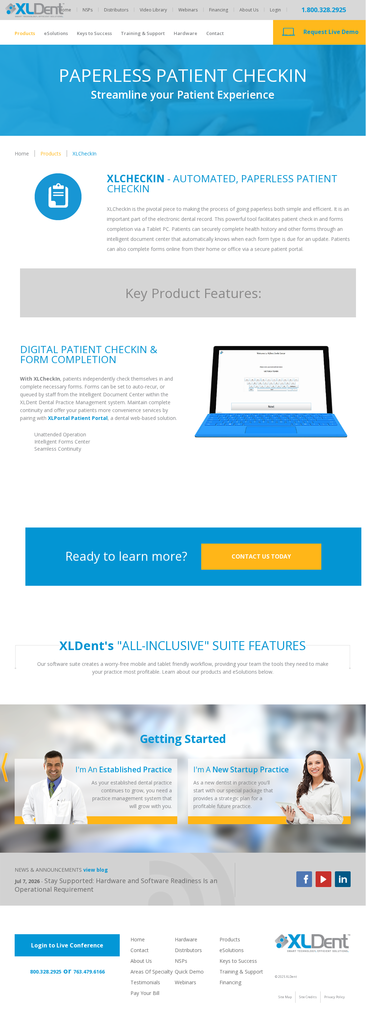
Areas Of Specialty (151, 971)
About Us (248, 10)
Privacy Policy (334, 997)
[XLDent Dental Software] (34, 18)
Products (25, 33)
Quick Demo (189, 971)
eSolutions (56, 33)
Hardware (185, 33)
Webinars (188, 10)
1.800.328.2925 (323, 9)
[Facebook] (304, 878)
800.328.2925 (45, 971)
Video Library (153, 10)
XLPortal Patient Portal (78, 418)
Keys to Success (94, 33)
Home (65, 10)
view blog (95, 869)
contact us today (261, 556)
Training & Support (143, 33)
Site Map (285, 997)
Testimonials (145, 982)
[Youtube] (323, 878)
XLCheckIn (85, 153)
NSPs (88, 10)
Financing (218, 10)
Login (275, 10)
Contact (215, 33)
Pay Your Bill (144, 993)
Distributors (116, 10)
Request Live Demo (330, 32)
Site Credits (308, 997)
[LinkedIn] (343, 878)
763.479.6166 (89, 971)
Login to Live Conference (67, 945)
